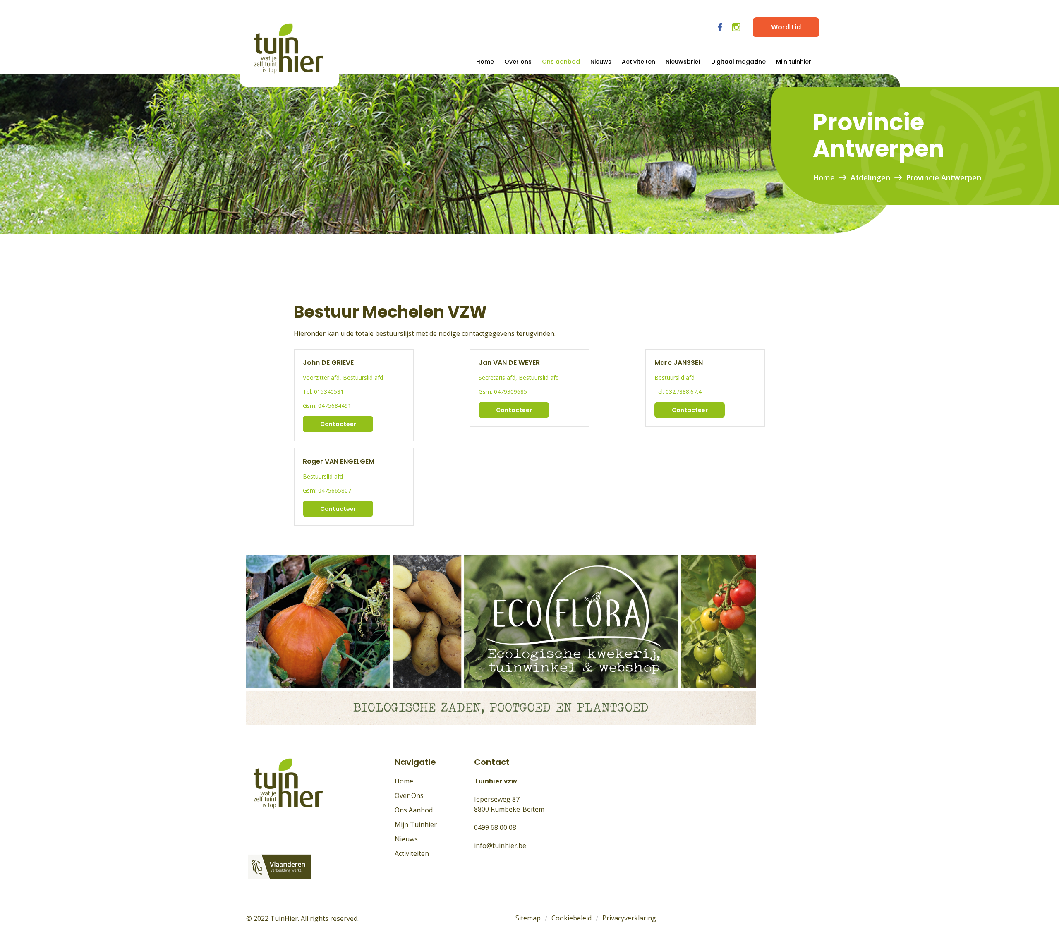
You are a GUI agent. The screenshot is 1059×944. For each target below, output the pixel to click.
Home (485, 62)
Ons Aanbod (414, 810)
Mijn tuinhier (793, 62)
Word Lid (786, 27)
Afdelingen (870, 177)
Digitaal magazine (738, 62)
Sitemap (528, 917)
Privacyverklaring (629, 917)
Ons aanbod (561, 62)
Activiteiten (638, 62)
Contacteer (338, 424)
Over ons (518, 62)
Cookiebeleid (571, 917)
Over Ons (409, 795)
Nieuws (600, 62)
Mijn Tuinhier (416, 824)
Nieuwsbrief (683, 62)
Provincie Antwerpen (943, 177)
